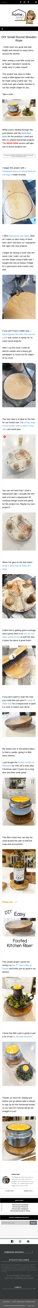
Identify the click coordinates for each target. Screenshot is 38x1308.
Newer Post (28, 1191)
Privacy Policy (6, 1301)
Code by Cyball (30, 1305)
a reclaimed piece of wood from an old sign (18, 171)
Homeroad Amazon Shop (20, 1211)
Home (4, 2)
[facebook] (20, 2)
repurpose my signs (19, 236)
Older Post (10, 1191)
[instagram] (24, 2)
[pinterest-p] (28, 2)
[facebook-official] (12, 1241)
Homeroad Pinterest (20, 1207)
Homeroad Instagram (20, 1209)
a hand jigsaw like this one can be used (18, 334)
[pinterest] (28, 1241)
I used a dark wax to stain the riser (17, 565)
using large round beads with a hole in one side (18, 425)
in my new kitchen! (22, 1036)
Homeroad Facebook (20, 1205)
